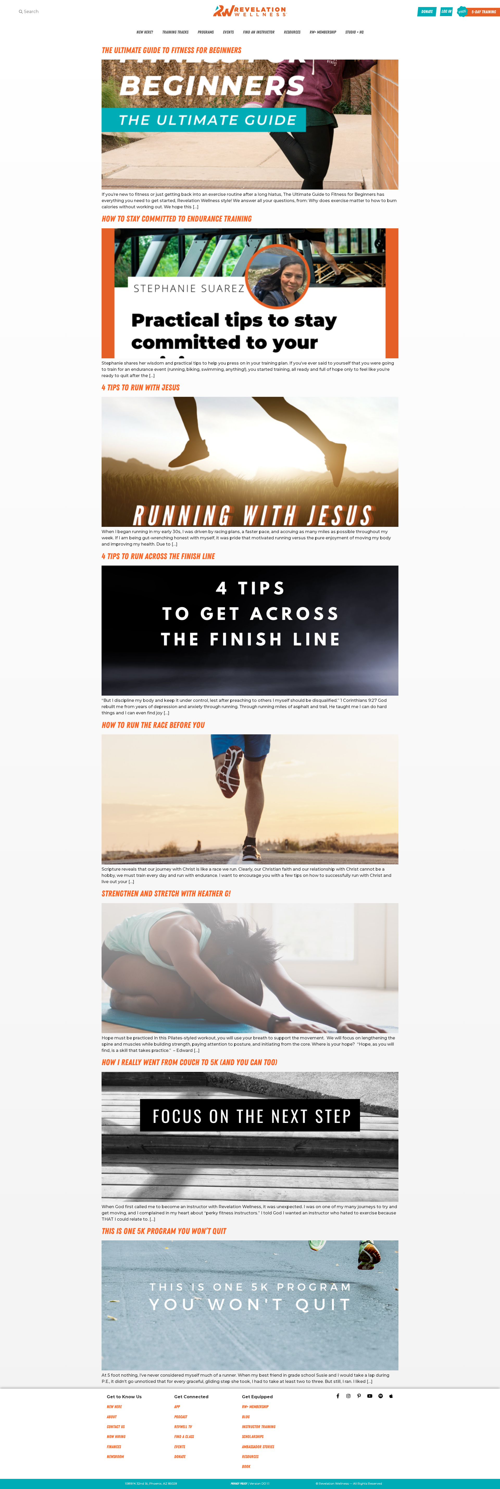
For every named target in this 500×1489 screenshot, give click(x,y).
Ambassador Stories (258, 1446)
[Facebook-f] (337, 1396)
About (111, 1417)
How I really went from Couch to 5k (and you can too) (189, 1062)
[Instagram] (348, 1396)
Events (228, 32)
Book (246, 1466)
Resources (292, 32)
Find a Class (184, 1436)
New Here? (144, 32)
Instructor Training (258, 1426)
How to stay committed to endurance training (177, 219)
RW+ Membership (323, 32)
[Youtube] (369, 1396)
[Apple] (391, 1396)
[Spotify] (380, 1396)
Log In (446, 11)
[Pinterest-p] (359, 1396)
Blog (245, 1417)
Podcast (180, 1417)
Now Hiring (116, 1436)
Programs (206, 32)
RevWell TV (183, 1426)
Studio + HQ (354, 32)
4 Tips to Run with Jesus (140, 388)
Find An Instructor (258, 32)
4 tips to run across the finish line (158, 556)
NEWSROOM (115, 1456)
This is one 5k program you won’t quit (164, 1231)
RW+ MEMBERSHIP (255, 1406)
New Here (114, 1406)
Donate (179, 1456)
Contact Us (115, 1426)
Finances (114, 1446)
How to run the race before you (153, 725)
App (177, 1406)
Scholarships (252, 1436)
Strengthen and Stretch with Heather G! (166, 894)
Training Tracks (175, 32)
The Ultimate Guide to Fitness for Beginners (171, 50)
